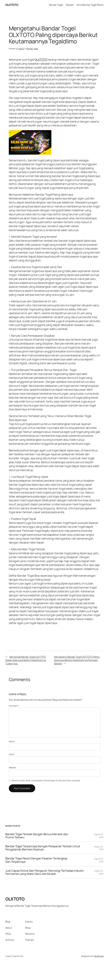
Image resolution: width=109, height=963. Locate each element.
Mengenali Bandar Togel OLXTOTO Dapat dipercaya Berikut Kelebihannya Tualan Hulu (25, 660)
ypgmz (21, 48)
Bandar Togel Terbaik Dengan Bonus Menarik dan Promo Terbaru (36, 836)
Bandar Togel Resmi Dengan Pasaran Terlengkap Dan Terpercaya (36, 860)
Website (12, 767)
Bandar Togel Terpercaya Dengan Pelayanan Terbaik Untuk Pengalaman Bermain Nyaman (42, 848)
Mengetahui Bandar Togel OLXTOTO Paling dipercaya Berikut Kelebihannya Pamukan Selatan (76, 660)
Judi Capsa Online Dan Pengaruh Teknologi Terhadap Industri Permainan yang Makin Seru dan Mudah (44, 872)
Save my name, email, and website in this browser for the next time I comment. (46, 780)
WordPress (99, 956)
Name (12, 741)
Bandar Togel (32, 48)
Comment (14, 705)
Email (12, 754)
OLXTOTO (11, 5)
